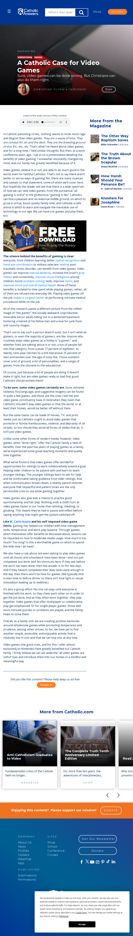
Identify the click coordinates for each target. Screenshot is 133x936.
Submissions (27, 875)
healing (64, 264)
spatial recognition (67, 260)
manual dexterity (40, 273)
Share (108, 89)
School (52, 846)
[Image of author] (23, 89)
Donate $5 (46, 685)
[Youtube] (92, 862)
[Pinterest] (102, 862)
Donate (117, 11)
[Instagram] (97, 862)
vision (68, 281)
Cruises (52, 855)
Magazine (26, 51)
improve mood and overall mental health (29, 285)
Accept (82, 924)
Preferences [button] (64, 916)
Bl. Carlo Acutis (20, 521)
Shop (97, 11)
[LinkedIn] (113, 862)
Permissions (27, 879)
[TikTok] (108, 862)
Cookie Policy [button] (81, 912)
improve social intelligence (52, 277)
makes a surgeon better (29, 298)
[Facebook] (81, 862)
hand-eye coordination (18, 264)
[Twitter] (86, 862)
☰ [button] (9, 11)
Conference (56, 850)
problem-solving (34, 281)
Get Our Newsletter (98, 838)
